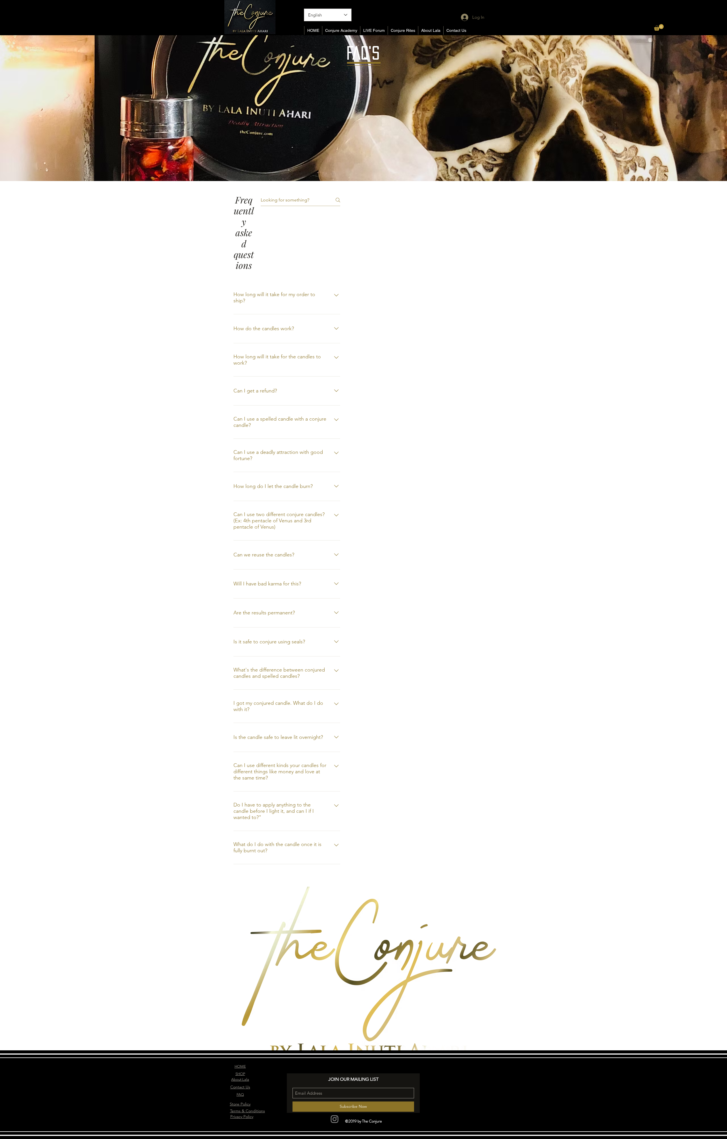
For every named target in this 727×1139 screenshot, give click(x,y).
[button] (659, 27)
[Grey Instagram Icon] (334, 1119)
